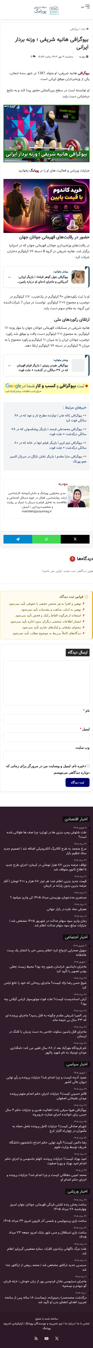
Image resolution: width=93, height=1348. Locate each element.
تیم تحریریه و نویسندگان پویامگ (44, 1323)
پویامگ (34, 170)
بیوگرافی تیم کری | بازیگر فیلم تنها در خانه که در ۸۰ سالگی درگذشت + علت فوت (50, 445)
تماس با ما (83, 1323)
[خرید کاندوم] (46, 206)
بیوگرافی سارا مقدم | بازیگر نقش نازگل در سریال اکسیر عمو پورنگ (48, 459)
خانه (83, 29)
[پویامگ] (46, 9)
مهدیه (82, 57)
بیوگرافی (74, 29)
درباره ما (70, 1323)
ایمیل (85, 729)
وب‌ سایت (82, 747)
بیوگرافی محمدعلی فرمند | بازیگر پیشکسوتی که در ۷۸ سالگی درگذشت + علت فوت (49, 432)
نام (86, 710)
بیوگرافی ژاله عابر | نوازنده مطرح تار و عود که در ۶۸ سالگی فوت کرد (50, 418)
